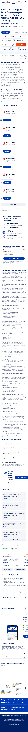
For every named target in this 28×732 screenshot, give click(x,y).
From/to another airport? (9, 49)
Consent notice (6, 263)
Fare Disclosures (7, 653)
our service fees (17, 649)
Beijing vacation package (13, 585)
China (17, 55)
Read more (5, 498)
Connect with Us (11, 701)
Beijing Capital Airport (21, 57)
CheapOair (3, 55)
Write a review (7, 569)
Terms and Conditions (20, 720)
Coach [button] (21, 36)
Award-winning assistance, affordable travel (12, 664)
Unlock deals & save (14, 258)
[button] (20, 1)
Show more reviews (20, 569)
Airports (9, 55)
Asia (13, 55)
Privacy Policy (12, 263)
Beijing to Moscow (19, 578)
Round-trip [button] (5, 36)
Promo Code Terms (7, 656)
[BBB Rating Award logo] (24, 689)
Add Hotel (14, 48)
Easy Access (4, 701)
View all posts (13, 539)
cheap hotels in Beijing (10, 579)
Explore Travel (13, 2)
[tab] (5, 32)
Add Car (22, 48)
